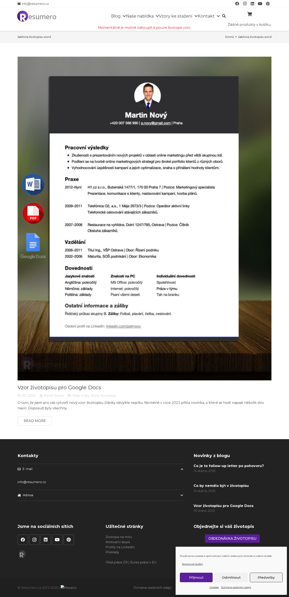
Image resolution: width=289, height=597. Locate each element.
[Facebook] (23, 539)
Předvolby (266, 577)
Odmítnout (231, 577)
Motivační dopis (118, 542)
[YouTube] (57, 539)
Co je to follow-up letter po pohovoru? (229, 466)
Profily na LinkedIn (120, 547)
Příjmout (196, 577)
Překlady (112, 552)
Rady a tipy (80, 396)
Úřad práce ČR (117, 562)
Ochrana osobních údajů (236, 587)
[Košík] (249, 14)
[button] (123, 16)
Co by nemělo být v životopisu (221, 486)
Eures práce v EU (143, 562)
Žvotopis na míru (119, 537)
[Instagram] (34, 539)
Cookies (214, 587)
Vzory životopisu (103, 396)
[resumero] (37, 15)
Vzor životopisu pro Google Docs (59, 387)
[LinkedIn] (45, 539)
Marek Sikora (54, 396)
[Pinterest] (68, 539)
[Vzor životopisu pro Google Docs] (144, 218)
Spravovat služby (192, 564)
